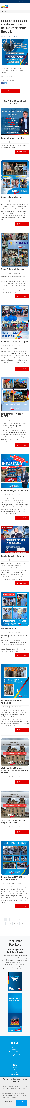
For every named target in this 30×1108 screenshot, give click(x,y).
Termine (15, 1076)
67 (17, 923)
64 (7, 923)
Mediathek (15, 1071)
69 (22, 923)
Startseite (15, 1067)
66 (14, 923)
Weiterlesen (21, 152)
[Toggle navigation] (26, 7)
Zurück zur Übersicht (11, 91)
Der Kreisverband (15, 1074)
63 (24, 919)
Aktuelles (15, 1069)
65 (10, 923)
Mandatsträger (15, 1073)
